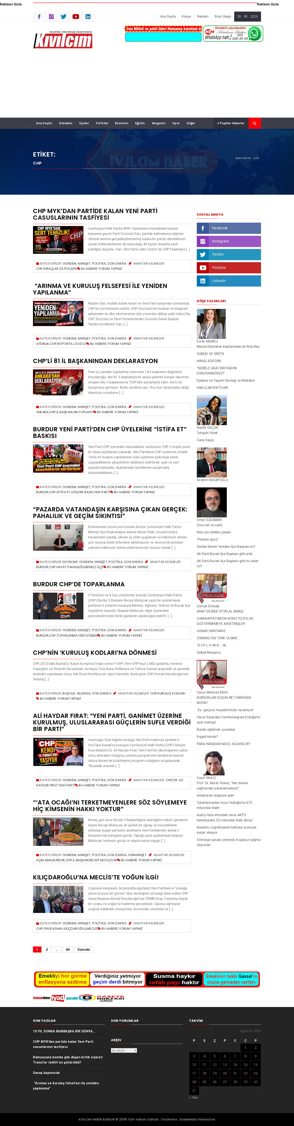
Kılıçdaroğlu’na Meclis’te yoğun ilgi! (96, 877)
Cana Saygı (205, 440)
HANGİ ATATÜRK (209, 361)
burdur (42, 492)
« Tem (193, 1097)
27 (225, 1082)
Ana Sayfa (168, 16)
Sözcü (80, 343)
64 (68, 949)
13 (225, 1065)
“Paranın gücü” (207, 539)
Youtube (219, 267)
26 (215, 1082)
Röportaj (66, 343)
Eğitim (140, 123)
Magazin (159, 123)
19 (215, 1073)
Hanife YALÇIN (207, 428)
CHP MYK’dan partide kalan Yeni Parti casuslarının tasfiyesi (95, 214)
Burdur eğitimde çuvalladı (216, 729)
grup (47, 928)
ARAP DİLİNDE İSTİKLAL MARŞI (220, 611)
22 (245, 1073)
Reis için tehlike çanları (214, 532)
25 (204, 1082)
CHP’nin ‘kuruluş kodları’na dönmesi (95, 652)
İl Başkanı (81, 860)
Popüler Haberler (232, 123)
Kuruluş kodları (171, 693)
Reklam (203, 16)
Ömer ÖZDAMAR (209, 520)
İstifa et (63, 492)
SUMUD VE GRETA (210, 354)
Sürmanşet (137, 855)
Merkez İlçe (94, 567)
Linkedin (219, 281)
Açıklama (44, 860)
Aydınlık (42, 343)
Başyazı (69, 693)
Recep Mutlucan (103, 860)
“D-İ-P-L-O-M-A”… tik (211, 645)
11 (204, 1065)
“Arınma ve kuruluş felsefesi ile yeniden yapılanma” (100, 289)
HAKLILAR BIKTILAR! (212, 388)
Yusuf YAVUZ (206, 778)
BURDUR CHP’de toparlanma (79, 584)
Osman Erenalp (208, 606)
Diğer (191, 123)
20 (225, 1073)
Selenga (84, 693)
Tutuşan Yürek (207, 433)
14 (235, 1065)
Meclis (92, 928)
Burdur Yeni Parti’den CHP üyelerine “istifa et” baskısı (110, 432)
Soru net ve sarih (209, 525)
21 (235, 1073)
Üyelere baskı (82, 492)
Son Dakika (117, 263)
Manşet (84, 263)
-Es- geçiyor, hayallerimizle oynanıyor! (225, 710)
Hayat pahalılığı (70, 567)
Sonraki (84, 949)
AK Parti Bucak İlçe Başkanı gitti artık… (226, 554)
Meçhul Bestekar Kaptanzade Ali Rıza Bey (228, 346)
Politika (102, 123)
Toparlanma (67, 635)
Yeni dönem (87, 635)
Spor (176, 123)
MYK (74, 268)
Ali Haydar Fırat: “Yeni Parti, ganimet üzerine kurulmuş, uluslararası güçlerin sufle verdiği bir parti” (112, 722)
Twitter (218, 254)
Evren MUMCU (207, 341)
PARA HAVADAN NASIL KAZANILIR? (223, 744)
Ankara (42, 412)
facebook (220, 228)
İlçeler (84, 123)
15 (245, 1065)
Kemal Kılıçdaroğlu (69, 928)
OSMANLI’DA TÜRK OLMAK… (218, 638)
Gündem (65, 123)
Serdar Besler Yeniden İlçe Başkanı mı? (226, 547)
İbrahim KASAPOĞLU (212, 480)
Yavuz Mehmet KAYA (212, 692)
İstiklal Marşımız (209, 652)
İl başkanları (67, 412)
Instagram (220, 241)
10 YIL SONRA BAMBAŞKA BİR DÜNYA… (64, 1031)
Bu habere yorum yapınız (101, 268)
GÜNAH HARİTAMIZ (211, 631)
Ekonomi (121, 123)
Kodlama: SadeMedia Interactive (189, 1119)
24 (194, 1082)
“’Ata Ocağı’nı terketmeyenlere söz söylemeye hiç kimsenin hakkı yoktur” (110, 805)
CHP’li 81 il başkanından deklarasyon (95, 361)
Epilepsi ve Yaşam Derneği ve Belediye (226, 380)
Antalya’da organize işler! (215, 795)
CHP (39, 268)
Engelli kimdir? (207, 737)
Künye (186, 16)
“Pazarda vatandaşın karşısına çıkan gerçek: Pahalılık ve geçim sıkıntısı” (110, 512)
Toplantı (86, 412)
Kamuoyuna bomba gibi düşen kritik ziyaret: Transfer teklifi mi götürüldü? (68, 1059)
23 (256, 1073)
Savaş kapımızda (46, 1073)
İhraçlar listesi (56, 268)
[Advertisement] (147, 88)
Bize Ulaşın (223, 16)
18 (204, 1073)
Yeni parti (102, 492)
